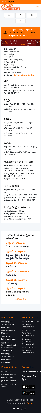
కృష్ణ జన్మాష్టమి (12, 255)
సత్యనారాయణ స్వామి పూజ (24, 75)
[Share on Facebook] (20, 15)
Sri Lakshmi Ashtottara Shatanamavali (28, 342)
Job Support (6, 371)
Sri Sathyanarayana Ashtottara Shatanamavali (30, 324)
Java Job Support (8, 381)
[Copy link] (20, 21)
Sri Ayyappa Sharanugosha (7, 323)
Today (20, 30)
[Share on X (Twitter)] (32, 15)
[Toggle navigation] (37, 7)
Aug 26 (13, 30)
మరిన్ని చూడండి (20, 299)
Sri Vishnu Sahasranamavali (8, 337)
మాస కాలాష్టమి (22, 258)
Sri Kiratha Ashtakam (6, 361)
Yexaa (30, 403)
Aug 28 (27, 30)
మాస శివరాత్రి (11, 283)
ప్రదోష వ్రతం (11, 275)
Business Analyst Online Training (8, 376)
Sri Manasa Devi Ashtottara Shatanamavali (29, 350)
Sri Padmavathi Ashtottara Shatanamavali (28, 333)
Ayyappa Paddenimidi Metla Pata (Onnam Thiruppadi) (9, 347)
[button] (23, 35)
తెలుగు (3, 2)
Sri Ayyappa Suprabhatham (7, 355)
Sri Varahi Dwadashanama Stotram (8, 330)
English (11, 2)
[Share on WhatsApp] (9, 15)
